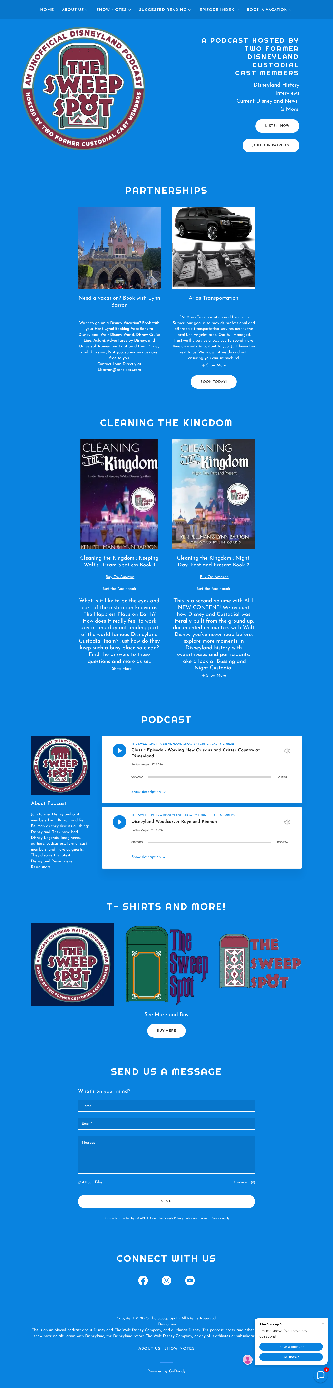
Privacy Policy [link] (183, 1218)
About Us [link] (149, 1349)
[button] (75, 10)
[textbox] (166, 1106)
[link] (143, 1281)
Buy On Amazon (120, 577)
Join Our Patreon (271, 145)
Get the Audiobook (119, 589)
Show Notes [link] (179, 1349)
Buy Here (166, 1031)
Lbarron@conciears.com (119, 370)
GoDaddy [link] (177, 1371)
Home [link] (47, 10)
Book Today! (213, 382)
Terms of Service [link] (210, 1218)
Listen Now (277, 126)
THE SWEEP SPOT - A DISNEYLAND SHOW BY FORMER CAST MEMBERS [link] (183, 744)
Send (166, 1201)
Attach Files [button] (92, 1182)
